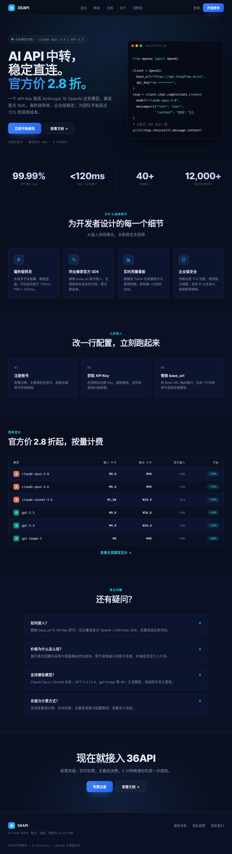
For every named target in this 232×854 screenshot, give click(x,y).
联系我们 (217, 825)
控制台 (138, 8)
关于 (123, 8)
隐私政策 (199, 825)
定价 (83, 8)
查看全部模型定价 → (116, 553)
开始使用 (213, 8)
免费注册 (99, 787)
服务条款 (180, 825)
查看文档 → (59, 128)
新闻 (97, 8)
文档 (110, 8)
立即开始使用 (24, 128)
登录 (196, 8)
